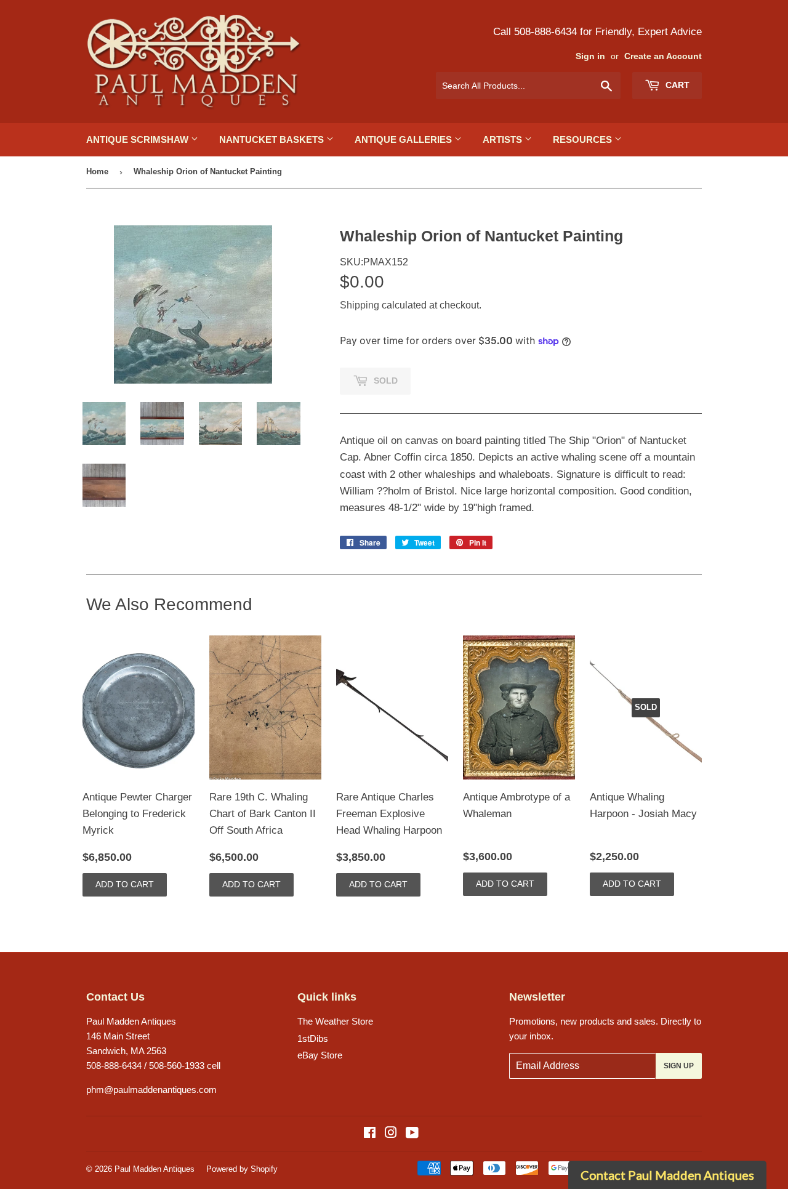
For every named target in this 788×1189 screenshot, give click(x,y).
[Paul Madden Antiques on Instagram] (391, 1134)
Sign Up (679, 1066)
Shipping (359, 305)
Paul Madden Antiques (155, 1169)
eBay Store (319, 1055)
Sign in (590, 56)
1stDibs (312, 1038)
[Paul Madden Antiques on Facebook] (369, 1134)
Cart (676, 85)
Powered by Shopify (242, 1169)
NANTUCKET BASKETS (272, 139)
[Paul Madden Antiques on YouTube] (412, 1134)
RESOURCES (583, 139)
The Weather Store (335, 1021)
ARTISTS (504, 139)
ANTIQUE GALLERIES (404, 139)
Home (97, 171)
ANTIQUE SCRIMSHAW (138, 139)
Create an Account (663, 56)
